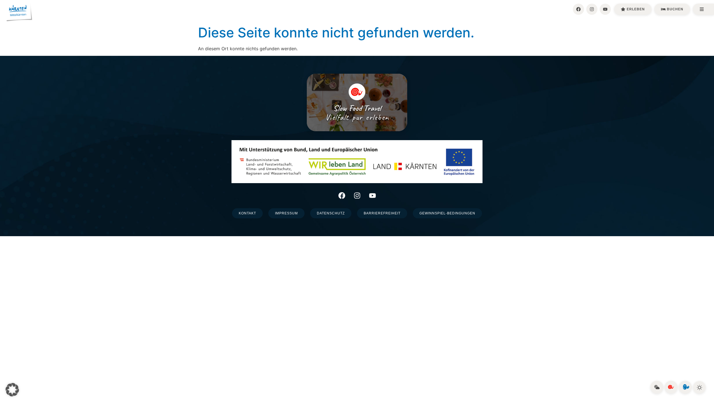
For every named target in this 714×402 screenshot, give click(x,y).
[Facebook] (578, 9)
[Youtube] (605, 9)
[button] (12, 389)
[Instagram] (591, 9)
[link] (656, 387)
